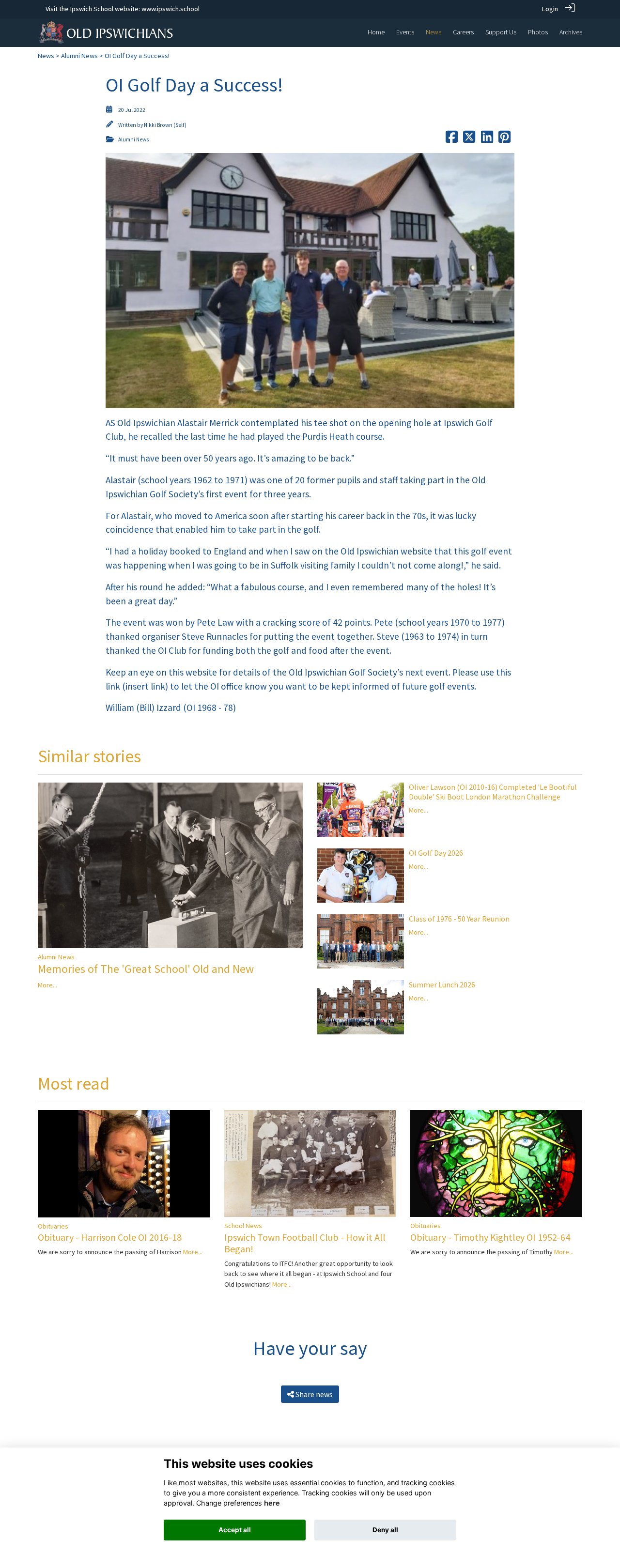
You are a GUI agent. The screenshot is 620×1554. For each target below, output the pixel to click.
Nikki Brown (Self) (165, 125)
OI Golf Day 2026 (436, 853)
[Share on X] (469, 139)
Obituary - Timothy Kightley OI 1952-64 (490, 1237)
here (272, 1503)
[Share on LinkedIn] (487, 139)
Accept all (234, 1530)
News (46, 55)
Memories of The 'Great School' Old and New (146, 968)
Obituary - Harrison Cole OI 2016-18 (110, 1237)
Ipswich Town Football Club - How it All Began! (305, 1243)
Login (550, 8)
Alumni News (79, 55)
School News (243, 1225)
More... (47, 985)
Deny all (385, 1530)
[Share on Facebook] (452, 139)
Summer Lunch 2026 (442, 984)
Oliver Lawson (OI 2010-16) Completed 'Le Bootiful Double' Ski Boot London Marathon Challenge (493, 791)
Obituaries (53, 1226)
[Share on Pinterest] (504, 139)
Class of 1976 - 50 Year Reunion (459, 918)
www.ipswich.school (170, 8)
